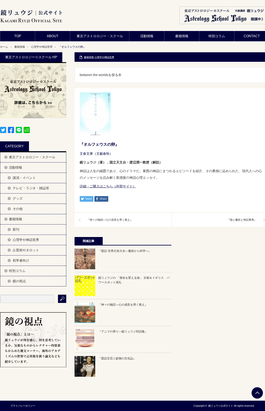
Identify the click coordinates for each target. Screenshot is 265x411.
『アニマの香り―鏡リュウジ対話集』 (123, 331)
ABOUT (52, 36)
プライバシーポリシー (22, 405)
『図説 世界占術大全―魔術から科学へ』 (124, 251)
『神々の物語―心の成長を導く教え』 (110, 219)
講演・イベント (24, 178)
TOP (17, 36)
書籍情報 (181, 36)
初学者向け (21, 260)
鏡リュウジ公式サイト (220, 405)
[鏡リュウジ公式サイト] (31, 16)
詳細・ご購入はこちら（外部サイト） (108, 186)
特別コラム (216, 36)
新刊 (16, 229)
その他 (18, 209)
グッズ (18, 198)
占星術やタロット (26, 250)
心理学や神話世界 (42, 46)
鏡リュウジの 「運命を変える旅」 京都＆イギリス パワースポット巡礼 (134, 280)
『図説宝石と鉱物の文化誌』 (117, 358)
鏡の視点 (19, 281)
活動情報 (146, 36)
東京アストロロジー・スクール (100, 36)
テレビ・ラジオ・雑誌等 (31, 188)
